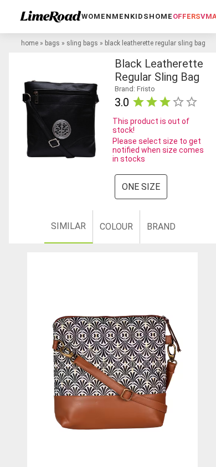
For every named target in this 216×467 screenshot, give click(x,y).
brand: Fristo (135, 89)
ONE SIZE (141, 186)
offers (186, 16)
